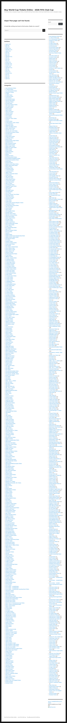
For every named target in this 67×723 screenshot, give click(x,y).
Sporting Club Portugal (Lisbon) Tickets (13, 597)
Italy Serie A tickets (9, 383)
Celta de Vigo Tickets (9, 182)
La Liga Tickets (8, 409)
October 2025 (8, 48)
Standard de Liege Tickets (10, 616)
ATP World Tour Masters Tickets (12, 132)
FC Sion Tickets (8, 288)
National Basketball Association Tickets (13, 463)
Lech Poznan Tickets (9, 420)
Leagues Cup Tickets (9, 419)
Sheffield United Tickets (10, 572)
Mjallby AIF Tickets (9, 448)
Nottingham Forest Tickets (11, 477)
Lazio (6, 413)
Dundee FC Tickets (9, 220)
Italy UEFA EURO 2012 (9, 386)
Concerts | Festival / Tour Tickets (12, 194)
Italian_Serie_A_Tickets (10, 380)
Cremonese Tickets (9, 198)
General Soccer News (9, 324)
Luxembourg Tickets (9, 434)
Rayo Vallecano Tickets (10, 518)
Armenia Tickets (8, 114)
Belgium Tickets (8, 148)
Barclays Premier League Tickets (12, 140)
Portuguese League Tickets (10, 503)
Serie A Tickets (8, 567)
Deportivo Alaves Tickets (10, 213)
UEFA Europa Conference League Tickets (13, 648)
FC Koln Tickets (8, 274)
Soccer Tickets (8, 585)
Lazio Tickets (8, 415)
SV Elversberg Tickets (9, 621)
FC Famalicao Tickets (9, 264)
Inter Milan (7, 367)
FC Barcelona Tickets (9, 260)
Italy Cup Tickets (8, 382)
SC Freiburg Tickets (9, 558)
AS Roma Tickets (8, 121)
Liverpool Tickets (9, 431)
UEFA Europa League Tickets (11, 650)
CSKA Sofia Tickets (9, 206)
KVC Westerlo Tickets (9, 408)
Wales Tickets (8, 674)
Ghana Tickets (8, 332)
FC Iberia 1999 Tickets (10, 270)
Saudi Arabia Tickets (9, 556)
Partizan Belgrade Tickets (10, 498)
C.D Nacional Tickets (9, 169)
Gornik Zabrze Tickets (10, 339)
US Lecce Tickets (8, 656)
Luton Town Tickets (9, 433)
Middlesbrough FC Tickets (10, 447)
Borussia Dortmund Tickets (11, 157)
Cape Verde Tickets (9, 176)
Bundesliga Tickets (9, 168)
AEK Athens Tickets (9, 102)
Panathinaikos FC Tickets (10, 489)
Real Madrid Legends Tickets (11, 528)
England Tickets (8, 234)
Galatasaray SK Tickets (10, 322)
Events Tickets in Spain (10, 249)
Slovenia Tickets (8, 583)
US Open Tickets (8, 658)
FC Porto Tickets (8, 286)
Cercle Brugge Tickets (9, 184)
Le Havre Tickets (8, 416)
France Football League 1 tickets (12, 314)
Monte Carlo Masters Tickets (11, 451)
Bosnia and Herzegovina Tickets (12, 160)
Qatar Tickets (8, 513)
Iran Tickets (7, 376)
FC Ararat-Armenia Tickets (11, 258)
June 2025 (7, 53)
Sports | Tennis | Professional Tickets (13, 604)
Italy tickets (7, 384)
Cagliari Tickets (8, 172)
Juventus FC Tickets (9, 396)
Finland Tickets (8, 300)
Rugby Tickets (8, 546)
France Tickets (8, 315)
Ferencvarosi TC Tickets (10, 296)
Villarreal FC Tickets (9, 672)
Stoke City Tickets (9, 618)
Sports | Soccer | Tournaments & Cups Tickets (14, 603)
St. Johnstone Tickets (9, 612)
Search (49, 22)
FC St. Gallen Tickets (9, 289)
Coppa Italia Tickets (9, 195)
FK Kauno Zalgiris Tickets (10, 304)
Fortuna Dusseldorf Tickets (11, 311)
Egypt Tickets (8, 229)
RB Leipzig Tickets (9, 520)
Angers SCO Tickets (9, 111)
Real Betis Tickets (9, 527)
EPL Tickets (7, 240)
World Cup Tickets (9, 681)
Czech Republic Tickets (10, 211)
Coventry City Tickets (9, 197)
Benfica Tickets (8, 150)
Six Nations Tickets (9, 575)
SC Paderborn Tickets (9, 560)
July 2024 (7, 58)
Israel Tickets (8, 379)
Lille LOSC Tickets (9, 429)
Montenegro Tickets (9, 452)
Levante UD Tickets (9, 425)
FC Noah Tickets (8, 282)
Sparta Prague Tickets (9, 594)
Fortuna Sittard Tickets (10, 313)
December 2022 (8, 73)
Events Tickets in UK (9, 251)
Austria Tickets (8, 135)
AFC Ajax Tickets (8, 103)
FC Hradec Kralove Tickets (10, 269)
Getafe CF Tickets (9, 331)
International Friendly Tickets (11, 372)
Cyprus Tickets (8, 209)
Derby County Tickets (9, 216)
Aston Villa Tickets (9, 124)
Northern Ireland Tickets (10, 474)
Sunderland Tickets (9, 619)
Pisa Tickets (7, 499)
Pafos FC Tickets (8, 485)
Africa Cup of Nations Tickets (11, 104)
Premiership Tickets (9, 506)
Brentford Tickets (9, 162)
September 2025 (8, 49)
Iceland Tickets (8, 364)
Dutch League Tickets (9, 224)
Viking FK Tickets (9, 669)
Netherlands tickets (9, 467)
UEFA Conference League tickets (12, 645)
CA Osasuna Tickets (9, 171)
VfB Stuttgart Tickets (9, 666)
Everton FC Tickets (9, 252)
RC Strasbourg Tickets (10, 523)
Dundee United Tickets (10, 222)
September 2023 (8, 67)
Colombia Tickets (9, 191)
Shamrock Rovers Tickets (10, 571)
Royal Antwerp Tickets (10, 543)
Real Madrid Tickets (9, 529)
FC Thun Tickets (8, 291)
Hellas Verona (8, 354)
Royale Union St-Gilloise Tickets (12, 545)
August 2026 (8, 44)
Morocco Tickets (8, 455)
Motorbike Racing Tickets (10, 459)
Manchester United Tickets (11, 444)
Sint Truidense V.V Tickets (10, 574)
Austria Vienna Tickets (10, 136)
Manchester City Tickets (10, 442)
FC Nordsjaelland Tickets (10, 284)
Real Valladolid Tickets (10, 532)
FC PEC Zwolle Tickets (9, 285)
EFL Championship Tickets (11, 227)
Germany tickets (8, 329)
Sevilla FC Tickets (9, 568)
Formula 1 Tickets (9, 310)
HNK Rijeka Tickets (9, 358)
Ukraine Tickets (8, 651)
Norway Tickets (8, 476)
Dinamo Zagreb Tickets (10, 217)
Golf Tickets (7, 338)
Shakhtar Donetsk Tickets (10, 569)
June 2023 (7, 70)
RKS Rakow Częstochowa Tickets (12, 539)
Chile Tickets (8, 188)
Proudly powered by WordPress (33, 717)
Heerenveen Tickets (9, 353)
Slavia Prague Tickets (9, 579)
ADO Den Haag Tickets (10, 100)
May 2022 (7, 77)
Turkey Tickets (8, 640)
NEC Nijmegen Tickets (10, 466)
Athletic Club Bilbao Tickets (11, 126)
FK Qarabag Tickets (9, 306)
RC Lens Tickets (8, 521)
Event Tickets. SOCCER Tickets (11, 246)
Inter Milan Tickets (9, 368)
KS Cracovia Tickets (9, 405)
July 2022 (7, 74)
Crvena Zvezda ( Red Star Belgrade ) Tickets (14, 202)
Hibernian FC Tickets (9, 357)
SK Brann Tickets (9, 576)
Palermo (7, 487)
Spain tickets (8, 593)
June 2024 (7, 59)
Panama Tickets (8, 488)
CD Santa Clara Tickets (10, 180)
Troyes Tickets (8, 637)
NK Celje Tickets (8, 473)
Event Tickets (8, 245)
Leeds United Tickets (9, 422)
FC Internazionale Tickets (10, 273)
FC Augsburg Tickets (9, 259)
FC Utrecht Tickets (9, 293)
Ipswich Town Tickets (10, 375)
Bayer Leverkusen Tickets (10, 143)
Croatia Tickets (8, 201)
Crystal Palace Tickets (9, 204)
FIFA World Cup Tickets (10, 299)
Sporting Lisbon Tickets (10, 601)
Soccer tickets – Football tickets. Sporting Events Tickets (17, 589)
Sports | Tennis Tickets (10, 605)
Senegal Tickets (8, 565)
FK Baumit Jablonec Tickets (11, 302)
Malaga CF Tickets (9, 438)
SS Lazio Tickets (8, 608)
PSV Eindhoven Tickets (10, 511)
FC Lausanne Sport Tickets (10, 275)
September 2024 (8, 56)
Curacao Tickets (8, 208)
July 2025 (7, 52)
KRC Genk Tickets (9, 404)
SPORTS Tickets (8, 607)
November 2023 (8, 64)
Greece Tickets (8, 340)
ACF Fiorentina (8, 97)
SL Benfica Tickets (9, 578)
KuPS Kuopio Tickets (9, 407)
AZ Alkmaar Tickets (9, 137)
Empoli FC (7, 233)
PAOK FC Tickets (8, 491)
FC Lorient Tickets (9, 277)
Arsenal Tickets (8, 117)
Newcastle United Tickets (10, 470)
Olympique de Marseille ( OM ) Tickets (13, 482)
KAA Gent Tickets (9, 398)
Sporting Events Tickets (10, 600)
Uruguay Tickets (8, 655)
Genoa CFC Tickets (9, 327)
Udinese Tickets (8, 641)
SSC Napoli (7, 609)
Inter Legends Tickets (9, 365)
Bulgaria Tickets (8, 166)
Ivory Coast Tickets (9, 389)
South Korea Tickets (9, 592)
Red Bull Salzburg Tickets (10, 534)
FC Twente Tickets (9, 292)
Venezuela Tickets (9, 665)
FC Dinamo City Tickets (10, 263)
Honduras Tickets (9, 360)
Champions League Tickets (11, 186)
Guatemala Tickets (9, 342)
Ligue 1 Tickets (8, 427)
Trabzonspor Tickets (9, 634)
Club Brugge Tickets (9, 190)
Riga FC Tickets (8, 536)
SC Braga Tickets (8, 557)
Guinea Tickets (8, 343)
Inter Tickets (8, 369)
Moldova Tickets (8, 449)
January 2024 (8, 62)
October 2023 (8, 66)
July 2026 (7, 45)
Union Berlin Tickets (9, 654)
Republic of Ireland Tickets (10, 535)
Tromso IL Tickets (9, 636)
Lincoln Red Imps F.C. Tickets (11, 430)
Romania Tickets (8, 540)
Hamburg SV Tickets (9, 347)
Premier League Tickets (10, 505)
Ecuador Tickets (8, 226)
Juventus (7, 394)
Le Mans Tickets (8, 418)
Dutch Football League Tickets (11, 223)
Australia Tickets (8, 133)
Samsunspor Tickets (9, 552)
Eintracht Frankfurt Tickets (11, 230)
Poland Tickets (8, 500)
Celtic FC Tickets (8, 183)
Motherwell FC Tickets (10, 456)
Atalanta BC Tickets (9, 125)
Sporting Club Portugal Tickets (11, 598)
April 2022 (7, 78)
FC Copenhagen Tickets (10, 262)
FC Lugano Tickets (9, 278)
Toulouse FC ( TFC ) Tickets (11, 633)
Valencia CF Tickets (9, 662)
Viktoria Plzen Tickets (9, 670)
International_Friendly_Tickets (12, 373)
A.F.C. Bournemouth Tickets (11, 90)
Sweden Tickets (8, 622)
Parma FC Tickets (9, 496)
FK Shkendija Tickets (9, 307)
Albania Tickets (8, 108)
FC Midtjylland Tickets (10, 281)
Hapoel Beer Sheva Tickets (10, 349)
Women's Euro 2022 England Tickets (13, 680)
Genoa (6, 325)
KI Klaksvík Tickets (9, 401)
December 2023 (8, 63)
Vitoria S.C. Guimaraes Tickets (11, 673)
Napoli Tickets (8, 462)
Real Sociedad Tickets (9, 531)
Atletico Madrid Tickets (10, 128)
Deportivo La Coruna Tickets (11, 215)
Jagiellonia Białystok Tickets (11, 390)
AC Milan (7, 93)
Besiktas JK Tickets (9, 151)
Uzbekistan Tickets (9, 661)
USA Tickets (7, 659)
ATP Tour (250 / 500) (9, 129)
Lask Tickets (8, 412)
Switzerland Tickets (9, 623)
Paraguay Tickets (8, 492)
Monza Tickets (8, 454)
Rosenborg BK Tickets (10, 542)
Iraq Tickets (7, 378)
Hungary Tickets (8, 362)
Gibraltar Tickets (8, 333)
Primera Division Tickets (10, 510)
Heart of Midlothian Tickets (11, 351)
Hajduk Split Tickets (9, 346)
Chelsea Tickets (8, 187)
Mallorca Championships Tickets (12, 440)
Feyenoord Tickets (9, 298)
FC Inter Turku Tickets (10, 271)
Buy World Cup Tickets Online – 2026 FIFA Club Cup (29, 10)
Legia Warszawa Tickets (10, 423)
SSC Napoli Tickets (9, 611)
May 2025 (7, 55)
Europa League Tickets (10, 244)
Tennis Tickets (8, 626)
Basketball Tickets (9, 142)
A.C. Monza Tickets (9, 89)
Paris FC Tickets (8, 494)
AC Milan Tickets (8, 95)
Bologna (7, 154)
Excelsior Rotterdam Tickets (11, 253)
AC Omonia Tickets (9, 96)
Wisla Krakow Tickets (9, 678)
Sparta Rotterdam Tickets (10, 596)
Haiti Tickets (8, 344)
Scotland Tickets (8, 563)
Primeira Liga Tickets (9, 509)
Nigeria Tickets (8, 471)
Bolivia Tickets (8, 153)
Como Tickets (8, 193)
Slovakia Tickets (8, 580)
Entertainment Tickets (10, 238)
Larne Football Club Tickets (11, 411)
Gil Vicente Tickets (9, 335)
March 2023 (7, 71)
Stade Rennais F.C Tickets (10, 615)
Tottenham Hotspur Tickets (11, 632)
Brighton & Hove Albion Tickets (12, 164)
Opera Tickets (8, 484)
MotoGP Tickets (8, 458)
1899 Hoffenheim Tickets (10, 88)
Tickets (6, 627)
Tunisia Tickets (8, 638)
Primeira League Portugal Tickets (12, 507)
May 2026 (7, 47)
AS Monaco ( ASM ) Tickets (11, 118)
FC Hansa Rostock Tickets (10, 267)
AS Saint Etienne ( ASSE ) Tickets (12, 122)
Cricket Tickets (8, 200)
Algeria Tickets (8, 110)
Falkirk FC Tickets (9, 256)
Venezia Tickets (8, 663)
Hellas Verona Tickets (9, 356)
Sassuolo (7, 553)
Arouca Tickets (8, 115)
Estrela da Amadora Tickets (11, 242)
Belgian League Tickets (10, 146)
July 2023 (7, 69)
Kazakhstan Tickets (9, 400)
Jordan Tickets (8, 393)
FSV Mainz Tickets (9, 320)
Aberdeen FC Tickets (9, 92)
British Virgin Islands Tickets (11, 165)
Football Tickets (8, 309)
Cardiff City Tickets (9, 177)
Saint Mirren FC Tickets (10, 549)
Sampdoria (7, 550)
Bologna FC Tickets (9, 155)
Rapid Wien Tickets (9, 517)
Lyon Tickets (8, 436)
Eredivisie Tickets (9, 241)
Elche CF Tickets (8, 231)
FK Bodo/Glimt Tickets (10, 303)
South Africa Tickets (9, 590)
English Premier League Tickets (12, 237)
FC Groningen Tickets (9, 266)
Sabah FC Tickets (8, 547)
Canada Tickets (8, 175)
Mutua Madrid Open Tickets (11, 460)
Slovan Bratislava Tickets (10, 582)
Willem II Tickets (8, 677)
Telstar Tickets (8, 625)
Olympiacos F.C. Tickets (10, 481)
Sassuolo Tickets (8, 554)
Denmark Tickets (9, 212)
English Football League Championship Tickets (15, 235)
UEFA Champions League (10, 643)
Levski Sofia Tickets (9, 426)
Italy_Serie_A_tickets (10, 387)
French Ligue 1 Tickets (10, 317)
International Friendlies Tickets (12, 371)
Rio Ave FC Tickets (9, 538)
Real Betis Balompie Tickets (11, 525)
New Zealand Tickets (9, 469)
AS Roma (7, 119)
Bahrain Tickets (8, 139)
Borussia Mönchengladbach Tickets (12, 158)
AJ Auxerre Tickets (9, 107)
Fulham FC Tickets (9, 321)
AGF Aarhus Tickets (9, 106)
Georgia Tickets (8, 328)
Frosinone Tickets (9, 318)
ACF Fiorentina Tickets (10, 99)
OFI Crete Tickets (8, 478)
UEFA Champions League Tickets (12, 644)
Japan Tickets (8, 391)
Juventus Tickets (8, 397)
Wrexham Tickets (9, 683)
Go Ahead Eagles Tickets (10, 336)
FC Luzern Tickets (9, 280)
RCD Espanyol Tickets (9, 524)
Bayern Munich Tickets (10, 144)
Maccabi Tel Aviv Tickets (10, 437)
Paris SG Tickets (8, 495)
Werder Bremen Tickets (10, 676)
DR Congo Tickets (9, 219)
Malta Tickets (8, 441)
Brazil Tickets (8, 161)
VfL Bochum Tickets (9, 667)
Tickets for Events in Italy (10, 629)
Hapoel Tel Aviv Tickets (10, 350)
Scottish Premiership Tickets (11, 564)
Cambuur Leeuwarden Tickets (11, 173)
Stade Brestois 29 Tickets (10, 614)
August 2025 (8, 51)
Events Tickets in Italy (10, 248)
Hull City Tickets (8, 361)
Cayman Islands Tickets (10, 179)
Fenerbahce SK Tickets (10, 295)
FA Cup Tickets (8, 255)
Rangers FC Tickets (9, 516)
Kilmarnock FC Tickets (10, 402)
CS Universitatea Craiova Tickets (12, 205)
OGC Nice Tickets (8, 480)
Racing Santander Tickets (10, 514)
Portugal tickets (8, 502)
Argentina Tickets (9, 113)
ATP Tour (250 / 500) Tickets (11, 131)
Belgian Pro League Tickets (11, 147)
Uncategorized (8, 652)
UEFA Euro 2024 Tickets (10, 647)
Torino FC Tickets (9, 630)
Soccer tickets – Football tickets (12, 586)
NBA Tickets (7, 465)
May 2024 (7, 60)
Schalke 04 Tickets (9, 561)
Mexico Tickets (8, 445)
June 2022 (7, 76)
